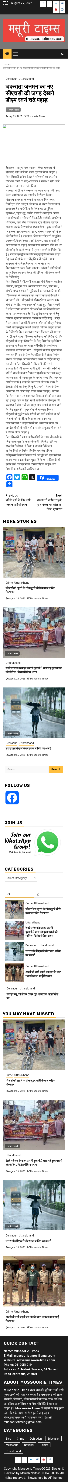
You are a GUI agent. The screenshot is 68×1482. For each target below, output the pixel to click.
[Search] (62, 53)
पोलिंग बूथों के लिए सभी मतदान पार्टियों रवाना (18, 500)
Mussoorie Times (36, 116)
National (29, 1444)
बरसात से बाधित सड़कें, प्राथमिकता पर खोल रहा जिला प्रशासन (49, 502)
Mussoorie (12, 1444)
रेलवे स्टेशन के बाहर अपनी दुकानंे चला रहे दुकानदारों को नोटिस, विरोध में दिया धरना (34, 670)
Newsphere (35, 1478)
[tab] (19, 894)
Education (54, 1438)
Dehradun (11, 78)
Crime (9, 582)
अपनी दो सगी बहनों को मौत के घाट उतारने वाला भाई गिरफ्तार (43, 974)
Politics (44, 1444)
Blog (8, 1438)
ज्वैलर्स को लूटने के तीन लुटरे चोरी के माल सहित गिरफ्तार (43, 911)
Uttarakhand (26, 78)
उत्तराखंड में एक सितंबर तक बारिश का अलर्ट (28, 748)
